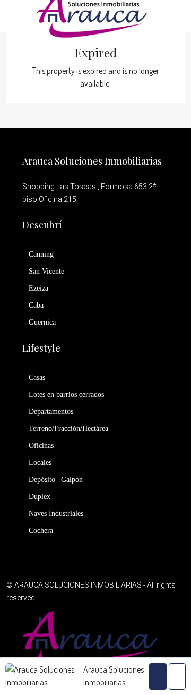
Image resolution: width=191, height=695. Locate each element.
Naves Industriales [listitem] (56, 514)
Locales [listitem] (40, 463)
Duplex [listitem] (39, 497)
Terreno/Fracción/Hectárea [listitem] (68, 429)
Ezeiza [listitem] (38, 288)
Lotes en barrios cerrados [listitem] (66, 395)
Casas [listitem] (37, 378)
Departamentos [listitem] (51, 412)
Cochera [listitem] (41, 531)
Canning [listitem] (41, 254)
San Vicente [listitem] (46, 271)
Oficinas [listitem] (41, 446)
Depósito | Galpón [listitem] (56, 480)
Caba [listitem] (36, 305)
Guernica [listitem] (42, 322)
